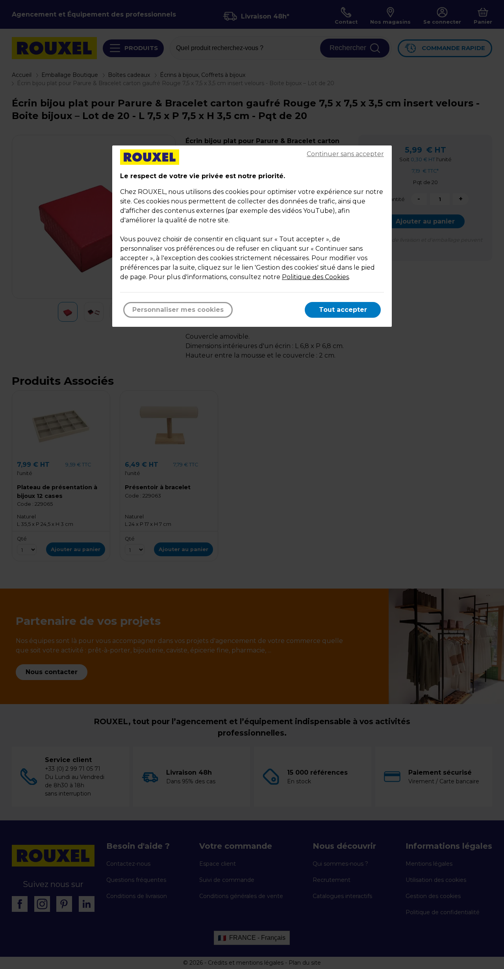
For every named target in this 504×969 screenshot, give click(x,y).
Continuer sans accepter (345, 154)
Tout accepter (343, 309)
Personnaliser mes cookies (178, 309)
